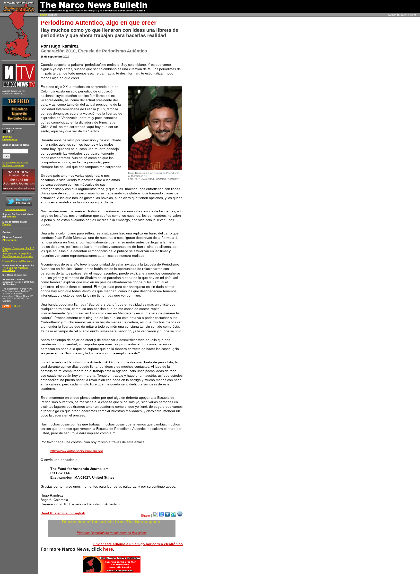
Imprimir (7, 136)
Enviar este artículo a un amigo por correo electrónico (138, 544)
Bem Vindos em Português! (17, 256)
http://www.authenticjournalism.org (76, 451)
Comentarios (10, 139)
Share (145, 515)
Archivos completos (13, 165)
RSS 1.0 (16, 306)
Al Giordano (9, 240)
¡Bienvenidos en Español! (16, 253)
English (43, 15)
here (108, 549)
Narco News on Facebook (15, 209)
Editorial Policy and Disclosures (18, 261)
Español (6, 224)
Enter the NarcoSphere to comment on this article (112, 533)
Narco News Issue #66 (15, 162)
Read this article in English (63, 513)
